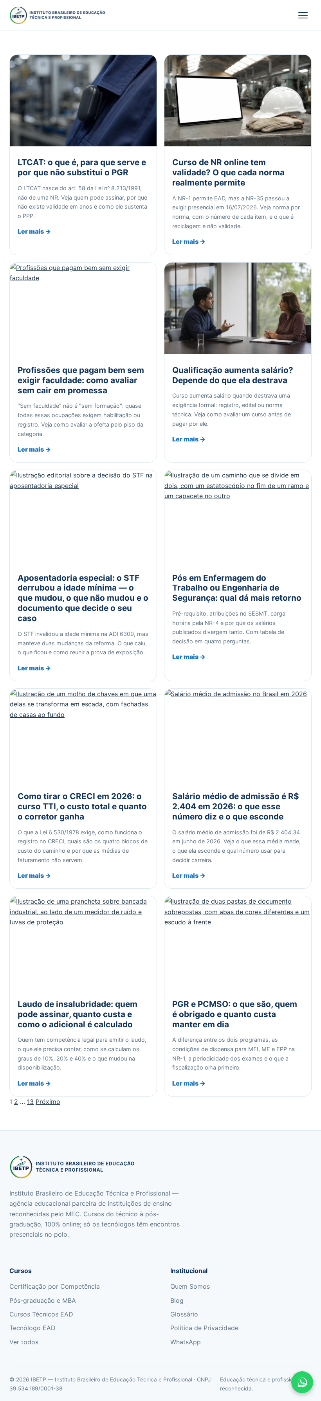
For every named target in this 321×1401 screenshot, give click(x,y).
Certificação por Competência (54, 1286)
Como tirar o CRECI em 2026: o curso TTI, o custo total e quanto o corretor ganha (82, 806)
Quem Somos (190, 1286)
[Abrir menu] (303, 15)
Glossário (184, 1314)
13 (30, 1102)
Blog (177, 1300)
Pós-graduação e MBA (42, 1300)
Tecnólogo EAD (32, 1328)
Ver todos (23, 1342)
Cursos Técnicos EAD (41, 1314)
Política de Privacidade (204, 1328)
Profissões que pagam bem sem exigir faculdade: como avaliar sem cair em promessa (81, 380)
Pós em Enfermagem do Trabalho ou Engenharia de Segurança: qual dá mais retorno (236, 588)
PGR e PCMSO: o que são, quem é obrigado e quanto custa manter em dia (234, 1014)
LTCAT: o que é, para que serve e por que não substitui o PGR (82, 167)
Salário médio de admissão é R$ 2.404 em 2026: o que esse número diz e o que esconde (235, 806)
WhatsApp (185, 1342)
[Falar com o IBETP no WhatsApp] (302, 1382)
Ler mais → (34, 231)
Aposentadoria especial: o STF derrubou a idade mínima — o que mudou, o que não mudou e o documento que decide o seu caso (83, 598)
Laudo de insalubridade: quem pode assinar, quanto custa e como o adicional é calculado (77, 1014)
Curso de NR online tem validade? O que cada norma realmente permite (228, 172)
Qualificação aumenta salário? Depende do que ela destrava (232, 375)
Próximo (48, 1102)
